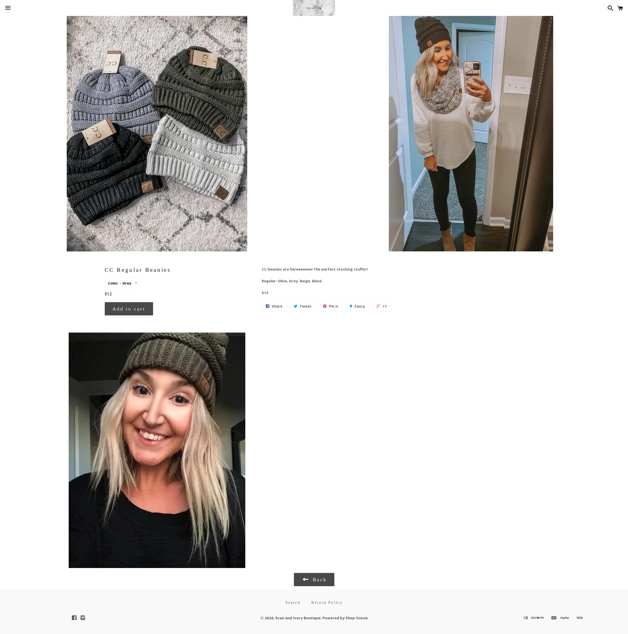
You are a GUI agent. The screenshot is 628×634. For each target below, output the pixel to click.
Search (293, 602)
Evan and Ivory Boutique (298, 617)
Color (113, 283)
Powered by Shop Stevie (345, 617)
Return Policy (327, 602)
